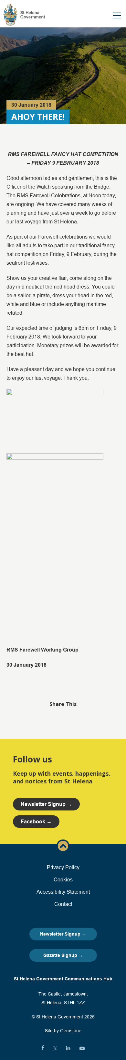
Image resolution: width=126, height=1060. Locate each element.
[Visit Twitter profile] (55, 1048)
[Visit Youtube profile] (82, 1048)
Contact (63, 904)
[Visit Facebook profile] (42, 1048)
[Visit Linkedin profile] (68, 1048)
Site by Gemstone (63, 1030)
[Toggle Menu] (117, 15)
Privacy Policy (63, 867)
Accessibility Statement (63, 892)
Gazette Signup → (63, 955)
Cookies (63, 879)
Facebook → (36, 822)
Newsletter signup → (46, 804)
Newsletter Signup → (63, 934)
